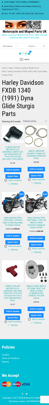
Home (4, 68)
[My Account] (20, 53)
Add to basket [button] (12, 170)
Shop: (10, 68)
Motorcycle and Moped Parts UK (24, 32)
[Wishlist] (23, 53)
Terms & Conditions (10, 358)
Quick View (12, 176)
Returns (5, 362)
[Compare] (25, 53)
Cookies (5, 355)
